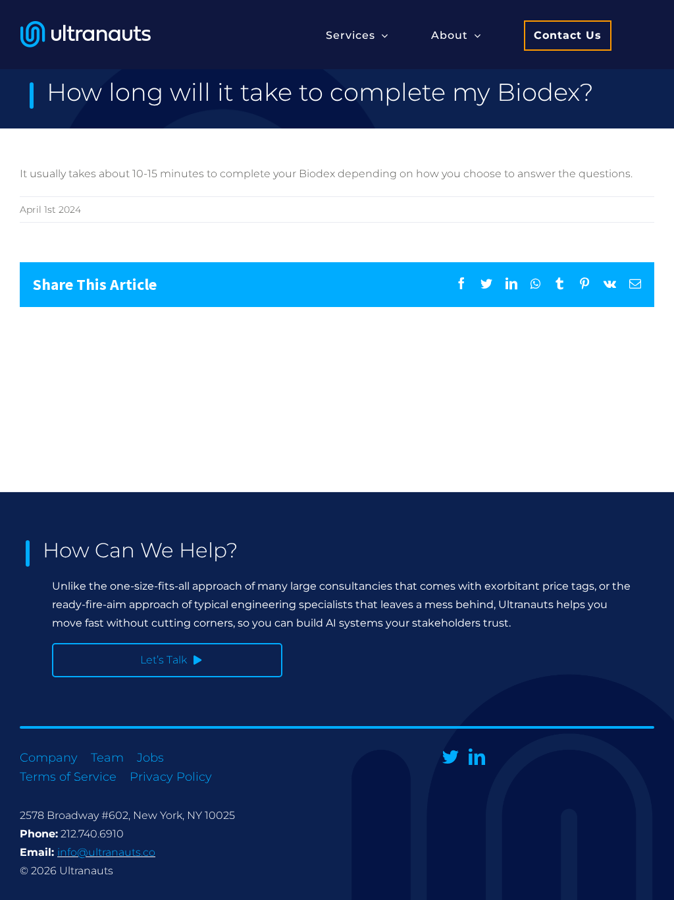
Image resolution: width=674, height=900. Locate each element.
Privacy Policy (171, 777)
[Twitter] (450, 756)
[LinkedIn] (477, 756)
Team (107, 757)
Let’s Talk (163, 660)
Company (49, 757)
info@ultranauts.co (106, 852)
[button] (357, 34)
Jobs (150, 757)
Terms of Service (68, 777)
